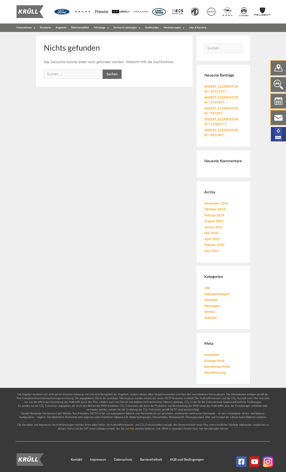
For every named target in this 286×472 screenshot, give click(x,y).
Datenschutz (123, 459)
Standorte (45, 27)
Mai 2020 (211, 233)
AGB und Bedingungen (187, 459)
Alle (207, 288)
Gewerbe (211, 300)
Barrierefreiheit (151, 459)
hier (132, 429)
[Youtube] (254, 461)
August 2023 (213, 221)
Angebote (61, 27)
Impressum (98, 459)
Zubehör (210, 317)
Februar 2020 (214, 245)
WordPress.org (215, 372)
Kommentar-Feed (217, 366)
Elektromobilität (80, 27)
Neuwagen (212, 306)
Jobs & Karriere (197, 27)
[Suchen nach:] (73, 74)
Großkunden (152, 27)
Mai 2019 (211, 251)
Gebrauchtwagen (217, 294)
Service (209, 311)
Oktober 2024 (214, 209)
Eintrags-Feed (214, 361)
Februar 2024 (214, 215)
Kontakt (76, 459)
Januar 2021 (213, 227)
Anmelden (211, 354)
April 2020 (212, 239)
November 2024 (216, 203)
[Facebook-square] (241, 461)
